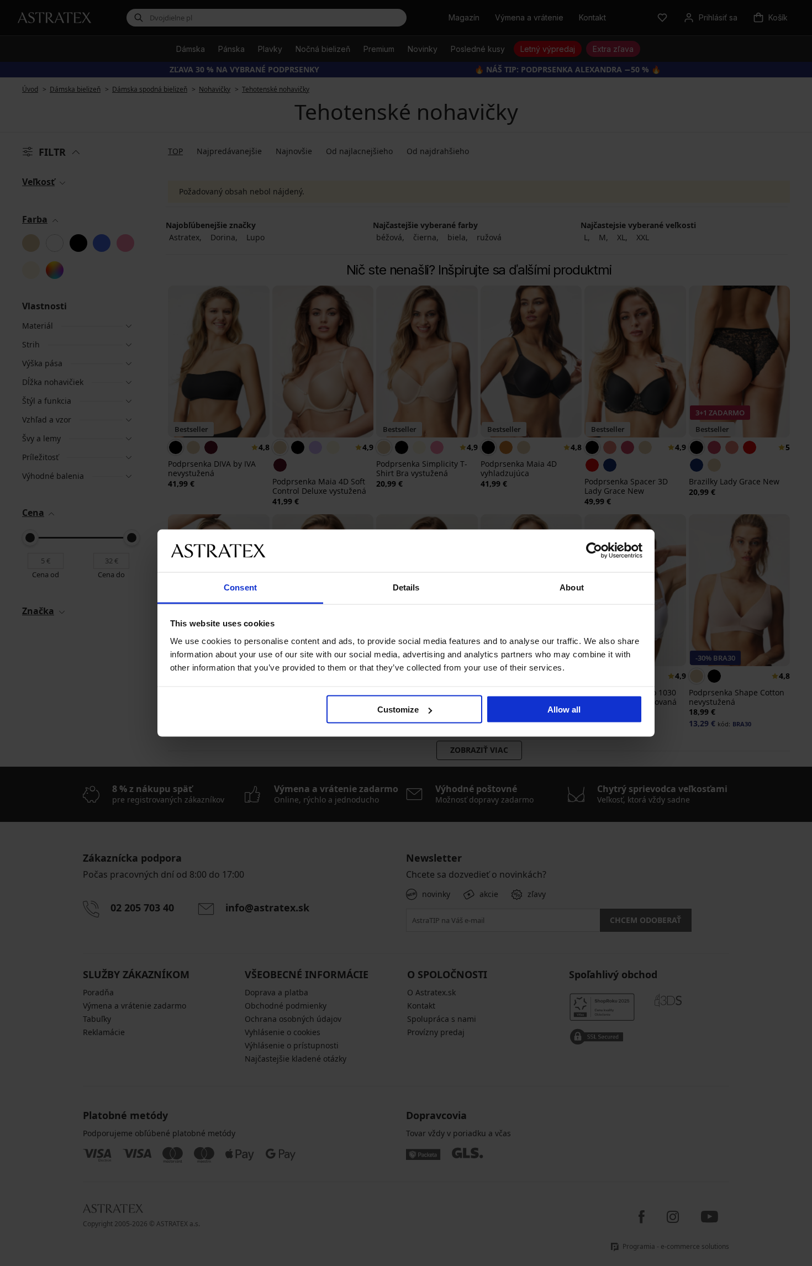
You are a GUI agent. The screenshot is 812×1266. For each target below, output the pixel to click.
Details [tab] (406, 587)
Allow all (564, 709)
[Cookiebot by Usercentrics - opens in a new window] (594, 550)
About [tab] (572, 587)
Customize (398, 709)
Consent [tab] (240, 587)
